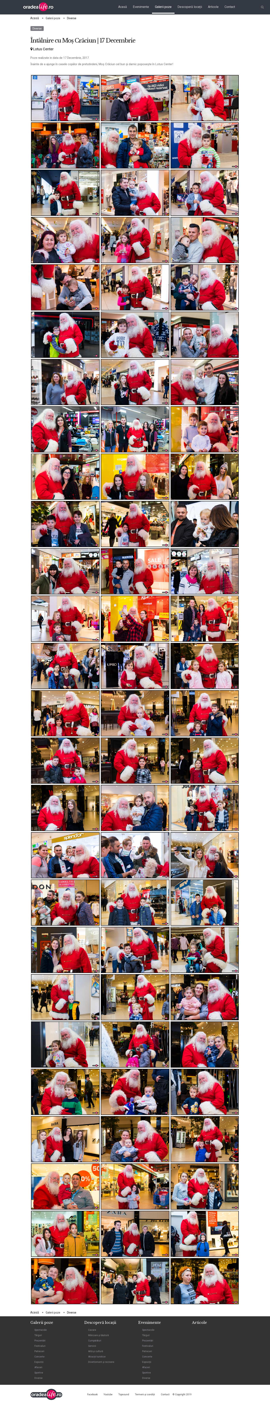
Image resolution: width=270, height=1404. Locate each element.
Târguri (38, 1335)
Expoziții (38, 1362)
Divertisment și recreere (101, 1362)
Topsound (123, 1394)
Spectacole (40, 1330)
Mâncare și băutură (98, 1335)
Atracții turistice (97, 1356)
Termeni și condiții (145, 1394)
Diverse (37, 28)
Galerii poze (163, 7)
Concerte (39, 1356)
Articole (213, 7)
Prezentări (39, 1340)
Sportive (38, 1372)
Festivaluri (39, 1346)
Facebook (92, 1394)
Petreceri (39, 1351)
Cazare (92, 1330)
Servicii (92, 1346)
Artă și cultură (95, 1351)
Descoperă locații (189, 7)
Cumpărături (94, 1340)
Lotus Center (43, 49)
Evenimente (141, 7)
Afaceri (38, 1367)
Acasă (122, 7)
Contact (230, 7)
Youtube (108, 1394)
